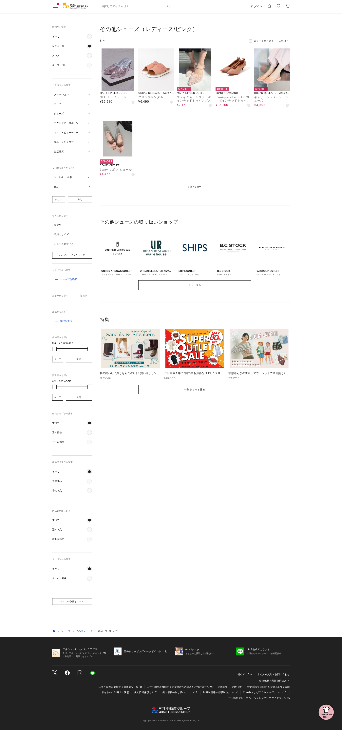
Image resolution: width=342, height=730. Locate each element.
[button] (72, 36)
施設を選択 (66, 321)
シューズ (65, 631)
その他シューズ (84, 631)
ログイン (256, 6)
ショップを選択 (68, 279)
